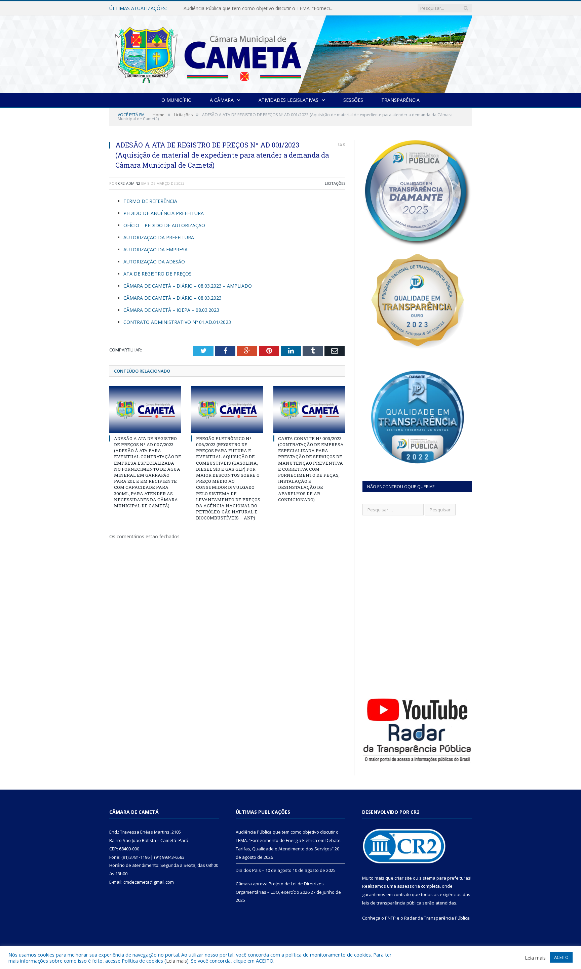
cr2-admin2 (129, 183)
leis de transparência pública (391, 903)
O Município (176, 100)
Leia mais (176, 961)
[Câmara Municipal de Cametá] (290, 52)
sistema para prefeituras (444, 878)
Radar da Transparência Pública (437, 918)
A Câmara (222, 100)
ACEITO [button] (561, 957)
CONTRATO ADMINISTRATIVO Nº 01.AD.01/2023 (177, 322)
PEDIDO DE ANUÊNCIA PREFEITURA (163, 213)
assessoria (408, 886)
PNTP (390, 918)
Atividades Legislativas (288, 100)
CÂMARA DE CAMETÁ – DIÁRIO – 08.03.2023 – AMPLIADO (187, 286)
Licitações (335, 183)
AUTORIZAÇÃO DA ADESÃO (154, 261)
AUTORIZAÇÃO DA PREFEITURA (158, 237)
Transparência (400, 100)
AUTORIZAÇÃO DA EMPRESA (155, 249)
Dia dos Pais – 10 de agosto (214, 8)
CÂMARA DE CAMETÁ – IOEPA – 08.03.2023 (171, 310)
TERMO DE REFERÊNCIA (150, 201)
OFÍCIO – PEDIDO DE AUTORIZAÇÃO (164, 225)
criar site (403, 878)
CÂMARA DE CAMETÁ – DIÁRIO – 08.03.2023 (172, 298)
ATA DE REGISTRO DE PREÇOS (157, 273)
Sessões (353, 100)
